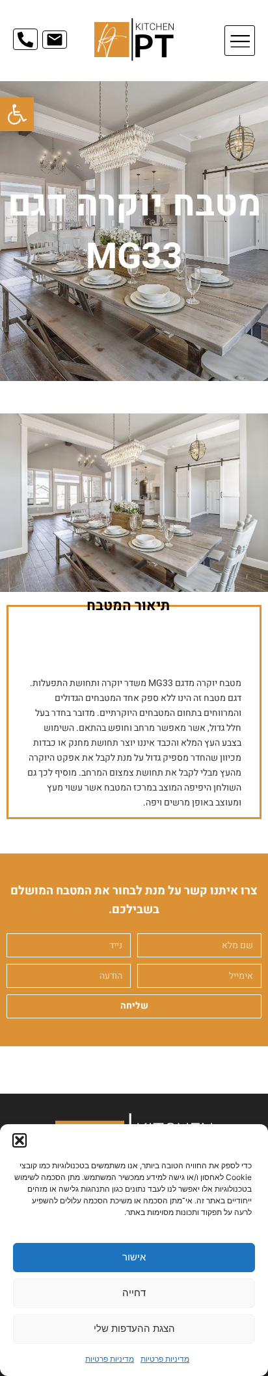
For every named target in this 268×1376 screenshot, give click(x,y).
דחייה (134, 1292)
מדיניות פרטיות (165, 1359)
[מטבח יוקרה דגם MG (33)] (134, 502)
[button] (17, 114)
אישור (134, 1257)
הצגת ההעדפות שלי (134, 1328)
